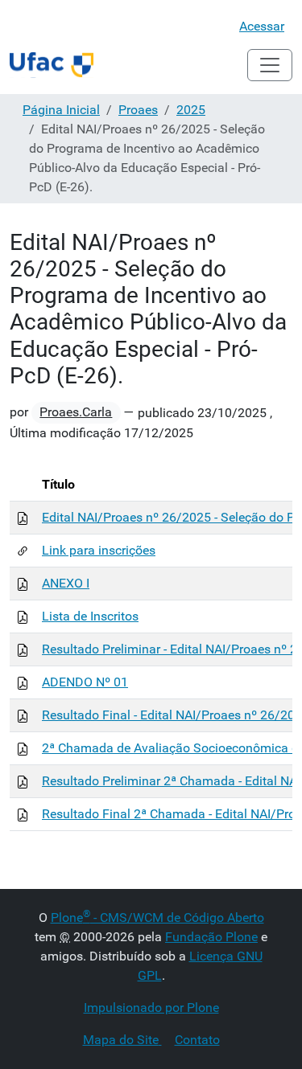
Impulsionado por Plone (151, 1007)
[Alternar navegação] (269, 65)
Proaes (138, 109)
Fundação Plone (211, 936)
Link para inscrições (98, 550)
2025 (190, 109)
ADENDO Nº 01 (85, 682)
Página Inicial (61, 109)
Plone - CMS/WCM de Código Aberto (157, 917)
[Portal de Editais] (51, 65)
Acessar (261, 26)
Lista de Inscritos (90, 616)
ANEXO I (65, 583)
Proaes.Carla (75, 412)
